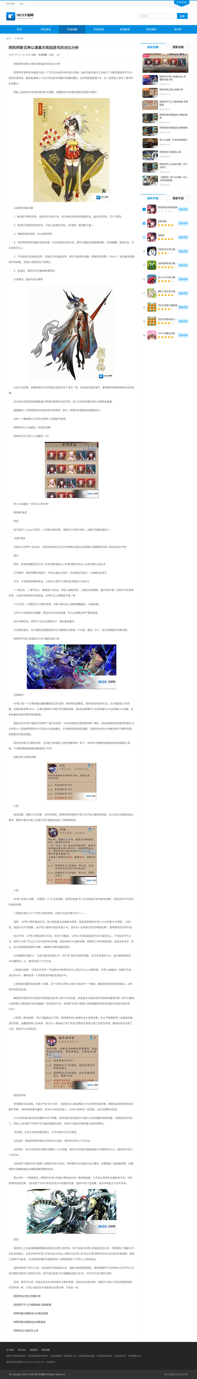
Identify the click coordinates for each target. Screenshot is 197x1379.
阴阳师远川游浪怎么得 (26, 1330)
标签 (21, 3)
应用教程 (125, 29)
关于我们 (10, 1350)
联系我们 (34, 1350)
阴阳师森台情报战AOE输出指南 (31, 1313)
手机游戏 (46, 29)
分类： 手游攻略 (39, 54)
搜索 (182, 16)
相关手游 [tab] (152, 198)
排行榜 (178, 29)
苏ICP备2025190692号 (176, 1374)
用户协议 (22, 1350)
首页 (19, 29)
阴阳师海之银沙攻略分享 (27, 1296)
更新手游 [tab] (178, 198)
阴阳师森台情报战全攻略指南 (30, 1321)
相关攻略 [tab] (152, 47)
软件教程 (151, 29)
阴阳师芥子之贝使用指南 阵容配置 (32, 1304)
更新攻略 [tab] (178, 47)
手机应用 (98, 29)
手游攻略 (72, 29)
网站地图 (10, 3)
